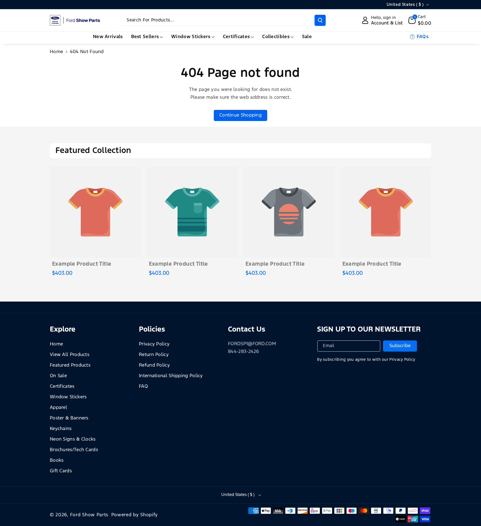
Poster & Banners (69, 418)
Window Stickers (68, 397)
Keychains (61, 429)
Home (56, 52)
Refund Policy (154, 365)
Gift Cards (61, 471)
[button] (419, 20)
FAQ (143, 386)
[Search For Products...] (320, 20)
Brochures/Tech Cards (74, 450)
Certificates (62, 386)
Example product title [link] (81, 264)
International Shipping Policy (171, 376)
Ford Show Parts (89, 515)
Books (57, 460)
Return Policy (154, 355)
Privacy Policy (154, 344)
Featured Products (70, 365)
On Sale (58, 376)
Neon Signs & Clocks (73, 439)
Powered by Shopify (134, 515)
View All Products (69, 355)
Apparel (58, 408)
